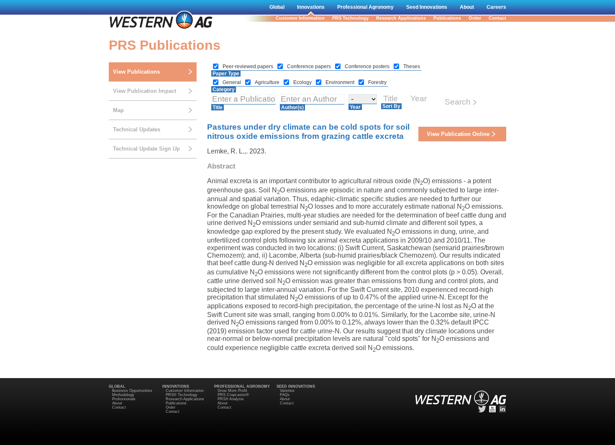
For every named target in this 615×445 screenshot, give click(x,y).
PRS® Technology (181, 395)
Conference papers (309, 66)
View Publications (136, 72)
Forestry (377, 82)
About (467, 7)
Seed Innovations (426, 7)
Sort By (391, 106)
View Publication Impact (144, 91)
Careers (496, 7)
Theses (411, 66)
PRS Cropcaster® (233, 395)
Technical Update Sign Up (146, 149)
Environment (340, 82)
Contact (497, 17)
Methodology (123, 395)
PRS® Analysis (231, 399)
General (232, 82)
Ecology (303, 82)
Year (355, 107)
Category (224, 89)
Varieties (287, 391)
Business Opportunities (132, 391)
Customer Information (300, 17)
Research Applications (401, 17)
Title (218, 107)
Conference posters (368, 66)
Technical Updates (136, 129)
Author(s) (292, 107)
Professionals (124, 399)
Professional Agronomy (365, 7)
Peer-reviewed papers (248, 66)
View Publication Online (458, 134)
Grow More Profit (232, 391)
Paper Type (226, 74)
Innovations (311, 7)
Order (475, 17)
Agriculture (268, 82)
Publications (447, 17)
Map (118, 110)
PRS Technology (350, 17)
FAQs (285, 395)
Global (276, 7)
